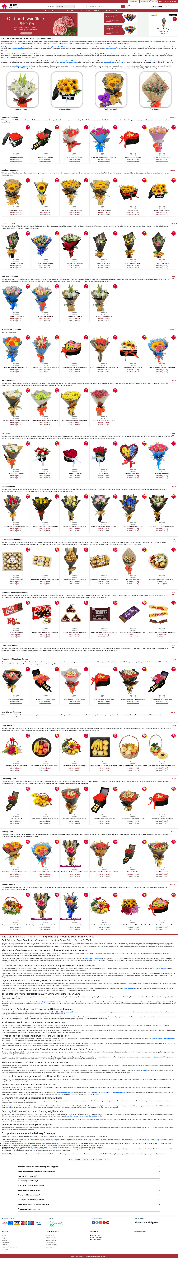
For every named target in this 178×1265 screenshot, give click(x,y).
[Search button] (123, 6)
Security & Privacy (51, 1242)
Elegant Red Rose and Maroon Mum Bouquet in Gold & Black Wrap (104, 368)
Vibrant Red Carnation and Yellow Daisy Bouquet (16, 367)
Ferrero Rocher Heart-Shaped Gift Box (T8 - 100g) (162, 579)
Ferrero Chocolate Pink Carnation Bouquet (74, 699)
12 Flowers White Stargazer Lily (103, 316)
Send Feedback (96, 1235)
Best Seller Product (145, 1)
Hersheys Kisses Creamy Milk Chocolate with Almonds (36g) (74, 633)
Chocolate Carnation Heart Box (133, 157)
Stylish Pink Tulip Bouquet (104, 263)
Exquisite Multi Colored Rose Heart (133, 473)
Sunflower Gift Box (133, 210)
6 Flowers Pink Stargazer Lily (16, 316)
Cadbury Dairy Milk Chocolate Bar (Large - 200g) (132, 632)
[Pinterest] (104, 1222)
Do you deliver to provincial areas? (29, 1190)
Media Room (5, 1242)
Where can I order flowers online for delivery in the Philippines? (38, 1167)
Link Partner (5, 1249)
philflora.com (162, 1154)
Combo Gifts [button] (70, 11)
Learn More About (52, 1232)
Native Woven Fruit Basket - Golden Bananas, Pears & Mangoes (133, 766)
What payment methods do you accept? (31, 1185)
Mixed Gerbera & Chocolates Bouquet (45, 699)
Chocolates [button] (61, 11)
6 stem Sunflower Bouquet (104, 210)
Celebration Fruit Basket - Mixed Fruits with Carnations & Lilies (16, 766)
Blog (3, 1238)
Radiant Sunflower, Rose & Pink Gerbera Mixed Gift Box (133, 925)
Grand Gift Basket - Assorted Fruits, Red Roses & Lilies (74, 766)
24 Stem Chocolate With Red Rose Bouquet (133, 819)
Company (5, 1232)
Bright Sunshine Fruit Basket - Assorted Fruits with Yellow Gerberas (45, 819)
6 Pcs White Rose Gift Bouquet (16, 473)
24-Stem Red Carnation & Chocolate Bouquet (133, 699)
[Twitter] (97, 1222)
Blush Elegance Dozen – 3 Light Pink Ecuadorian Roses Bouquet (103, 527)
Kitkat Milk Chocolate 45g (16, 632)
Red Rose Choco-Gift (16, 819)
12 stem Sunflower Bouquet (74, 210)
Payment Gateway (8, 1218)
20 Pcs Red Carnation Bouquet (74, 157)
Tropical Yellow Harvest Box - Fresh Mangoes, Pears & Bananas (103, 766)
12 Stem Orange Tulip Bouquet (45, 263)
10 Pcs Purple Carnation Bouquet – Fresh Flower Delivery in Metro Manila (103, 158)
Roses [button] (54, 11)
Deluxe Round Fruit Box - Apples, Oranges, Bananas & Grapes (45, 766)
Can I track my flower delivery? (28, 1181)
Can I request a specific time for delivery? (31, 1200)
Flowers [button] (47, 11)
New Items (154, 1)
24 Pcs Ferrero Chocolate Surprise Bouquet (74, 579)
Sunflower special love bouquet (162, 210)
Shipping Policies (51, 1240)
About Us (5, 1235)
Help (174, 1)
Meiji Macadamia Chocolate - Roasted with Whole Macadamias (45, 633)
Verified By (52, 1218)
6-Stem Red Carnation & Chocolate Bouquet (74, 819)
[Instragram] (100, 1222)
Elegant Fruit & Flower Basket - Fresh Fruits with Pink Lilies (16, 925)
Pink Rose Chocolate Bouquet (16, 699)
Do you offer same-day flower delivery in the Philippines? (36, 1171)
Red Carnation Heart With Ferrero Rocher (103, 699)
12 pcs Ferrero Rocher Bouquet (133, 579)
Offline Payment (50, 1238)
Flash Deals (153, 15)
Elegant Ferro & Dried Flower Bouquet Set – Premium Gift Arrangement (74, 872)
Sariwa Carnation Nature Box (45, 157)
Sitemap (4, 1245)
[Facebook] (93, 1222)
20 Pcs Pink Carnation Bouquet (162, 157)
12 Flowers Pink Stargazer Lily (45, 316)
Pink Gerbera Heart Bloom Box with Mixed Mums (74, 367)
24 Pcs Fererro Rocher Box (16, 579)
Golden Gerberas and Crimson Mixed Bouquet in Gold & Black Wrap (16, 872)
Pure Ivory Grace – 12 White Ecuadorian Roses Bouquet (162, 527)
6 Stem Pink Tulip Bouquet (162, 263)
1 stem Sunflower (45, 210)
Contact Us (94, 1232)
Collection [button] (130, 11)
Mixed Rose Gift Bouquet (45, 473)
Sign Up (169, 1)
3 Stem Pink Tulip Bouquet (16, 263)
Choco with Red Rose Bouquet (162, 872)
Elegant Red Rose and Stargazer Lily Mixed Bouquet (45, 367)
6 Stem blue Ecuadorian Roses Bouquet (133, 526)
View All (172, 117)
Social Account (97, 1218)
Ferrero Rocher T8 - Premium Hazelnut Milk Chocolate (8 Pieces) (45, 580)
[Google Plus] (107, 1222)
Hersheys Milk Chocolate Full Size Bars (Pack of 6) (103, 632)
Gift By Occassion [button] (99, 11)
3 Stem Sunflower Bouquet (16, 210)
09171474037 (97, 1239)
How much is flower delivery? (27, 1176)
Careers (4, 1240)
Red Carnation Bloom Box (16, 157)
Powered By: (139, 1218)
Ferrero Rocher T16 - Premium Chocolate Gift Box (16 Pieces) (104, 580)
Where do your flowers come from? (29, 1209)
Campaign (49, 1247)
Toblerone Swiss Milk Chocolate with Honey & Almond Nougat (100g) (162, 633)
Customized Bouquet (157, 6)
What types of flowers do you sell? (29, 1195)
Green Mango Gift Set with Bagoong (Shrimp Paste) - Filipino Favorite (162, 766)
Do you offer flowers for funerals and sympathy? (34, 1204)
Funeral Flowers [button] (120, 11)
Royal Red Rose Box (104, 473)
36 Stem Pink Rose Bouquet (162, 473)
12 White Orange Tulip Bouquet (74, 263)
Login (162, 1)
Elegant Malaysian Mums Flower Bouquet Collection (45, 420)
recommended (133, 1)
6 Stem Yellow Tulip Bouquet (132, 263)
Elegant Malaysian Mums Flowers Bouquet (104, 420)
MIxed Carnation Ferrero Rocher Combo (162, 699)
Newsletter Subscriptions (9, 1247)
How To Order (50, 1235)
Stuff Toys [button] (88, 11)
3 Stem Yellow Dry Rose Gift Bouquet (74, 925)
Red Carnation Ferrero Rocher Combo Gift (103, 819)
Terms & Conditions (51, 1245)
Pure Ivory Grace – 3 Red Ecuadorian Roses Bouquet (16, 526)
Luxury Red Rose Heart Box (74, 473)
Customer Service (140, 1232)
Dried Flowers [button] (110, 11)
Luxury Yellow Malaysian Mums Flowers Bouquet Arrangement (74, 421)
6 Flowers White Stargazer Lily (74, 316)
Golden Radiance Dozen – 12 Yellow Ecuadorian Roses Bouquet (45, 527)
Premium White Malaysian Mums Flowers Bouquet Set (16, 421)
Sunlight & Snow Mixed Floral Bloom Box (132, 367)
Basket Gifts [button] (79, 11)
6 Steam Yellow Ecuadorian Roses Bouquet (74, 526)
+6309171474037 (98, 1237)
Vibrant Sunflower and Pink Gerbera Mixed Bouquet (162, 367)
